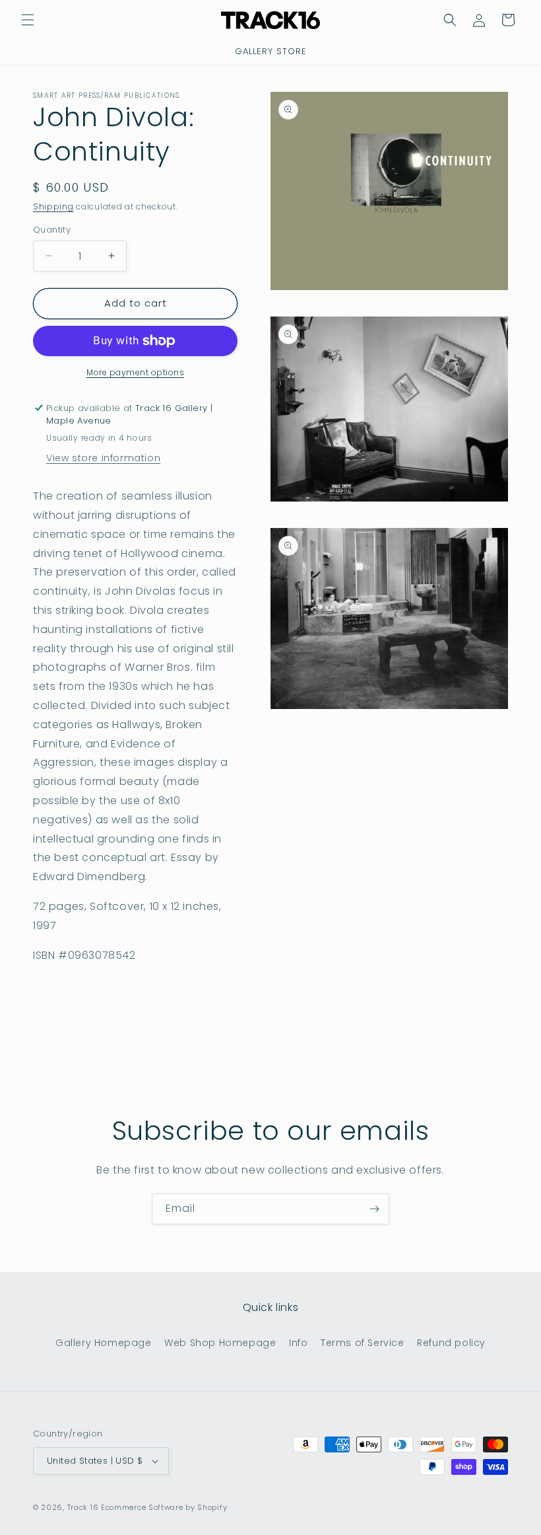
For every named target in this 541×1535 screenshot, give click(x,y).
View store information (103, 458)
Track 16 (83, 1507)
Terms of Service (362, 1342)
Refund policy (451, 1342)
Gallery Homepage (103, 1342)
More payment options (135, 372)
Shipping (53, 206)
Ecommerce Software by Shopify (164, 1507)
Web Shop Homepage (220, 1342)
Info (298, 1342)
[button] (27, 19)
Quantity (52, 229)
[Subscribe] (374, 1208)
